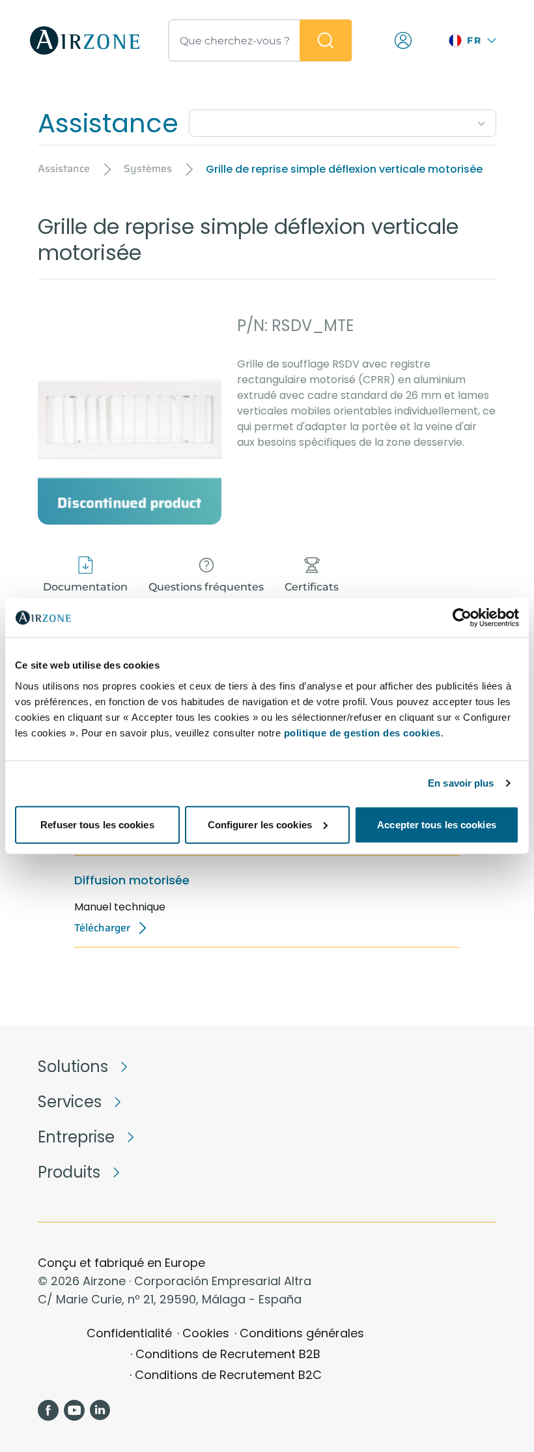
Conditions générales (302, 1333)
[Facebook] (48, 1410)
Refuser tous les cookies (97, 824)
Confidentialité (129, 1333)
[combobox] (342, 120)
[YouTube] (74, 1410)
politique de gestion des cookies (362, 732)
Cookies (205, 1333)
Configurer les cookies (260, 824)
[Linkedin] (100, 1410)
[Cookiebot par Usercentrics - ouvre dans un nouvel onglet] (462, 618)
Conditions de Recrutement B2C (228, 1375)
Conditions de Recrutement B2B (227, 1354)
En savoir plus (461, 783)
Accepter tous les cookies (436, 824)
